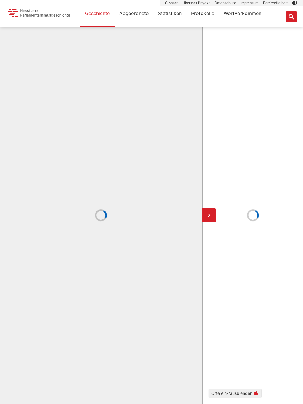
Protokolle (202, 13)
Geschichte (97, 13)
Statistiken (170, 13)
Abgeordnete (134, 13)
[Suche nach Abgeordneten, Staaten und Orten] (291, 16)
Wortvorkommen (242, 13)
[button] (294, 3)
